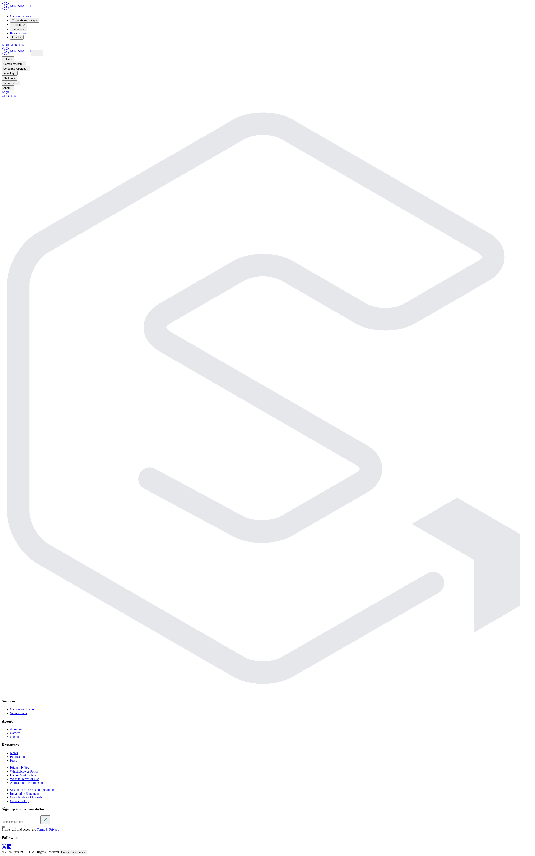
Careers (15, 733)
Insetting (17, 24)
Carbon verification (23, 709)
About (15, 37)
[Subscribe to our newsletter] (45, 819)
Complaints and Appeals (26, 797)
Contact (15, 736)
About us (16, 729)
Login (6, 44)
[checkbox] (3, 827)
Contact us (17, 44)
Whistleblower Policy (24, 771)
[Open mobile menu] (37, 53)
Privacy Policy (19, 767)
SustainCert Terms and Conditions (32, 790)
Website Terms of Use (24, 779)
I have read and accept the (30, 829)
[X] (4, 848)
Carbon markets (20, 16)
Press (13, 760)
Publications (18, 757)
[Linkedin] (9, 848)
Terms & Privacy (48, 829)
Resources (17, 33)
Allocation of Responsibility (28, 782)
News (14, 753)
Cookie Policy (19, 801)
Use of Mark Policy (23, 775)
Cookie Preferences (73, 852)
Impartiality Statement (24, 793)
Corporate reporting (23, 20)
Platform (17, 29)
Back (9, 59)
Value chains (18, 713)
